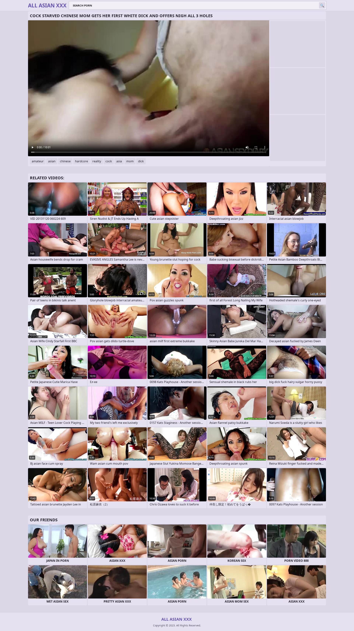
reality (96, 161)
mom (130, 161)
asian (51, 161)
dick (141, 161)
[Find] (322, 5)
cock (108, 161)
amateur (38, 161)
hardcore (81, 161)
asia (119, 161)
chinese (65, 161)
